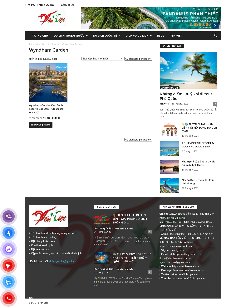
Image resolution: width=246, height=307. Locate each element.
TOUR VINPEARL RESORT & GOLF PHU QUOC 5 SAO (198, 144)
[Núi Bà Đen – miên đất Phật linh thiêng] (169, 185)
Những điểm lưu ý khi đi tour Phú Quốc (186, 96)
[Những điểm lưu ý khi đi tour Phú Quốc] (188, 70)
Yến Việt (176, 35)
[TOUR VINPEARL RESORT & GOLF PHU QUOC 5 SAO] (169, 148)
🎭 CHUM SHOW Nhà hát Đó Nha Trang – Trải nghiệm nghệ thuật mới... (131, 257)
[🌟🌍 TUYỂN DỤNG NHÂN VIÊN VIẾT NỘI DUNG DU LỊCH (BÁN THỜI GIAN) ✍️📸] (169, 129)
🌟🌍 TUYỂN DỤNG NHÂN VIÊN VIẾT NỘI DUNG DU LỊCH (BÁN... (199, 127)
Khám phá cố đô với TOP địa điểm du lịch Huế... (198, 163)
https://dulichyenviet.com (186, 266)
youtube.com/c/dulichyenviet (189, 278)
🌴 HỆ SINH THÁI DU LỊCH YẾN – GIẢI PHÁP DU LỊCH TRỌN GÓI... (129, 218)
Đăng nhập (67, 4)
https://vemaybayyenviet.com (176, 246)
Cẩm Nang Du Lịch (170, 87)
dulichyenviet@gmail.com (63, 261)
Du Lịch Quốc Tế (105, 35)
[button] (215, 35)
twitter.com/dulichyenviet (184, 274)
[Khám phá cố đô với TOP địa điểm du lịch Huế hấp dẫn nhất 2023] (169, 167)
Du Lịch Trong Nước (69, 35)
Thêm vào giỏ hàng (41, 125)
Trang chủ (40, 35)
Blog (161, 35)
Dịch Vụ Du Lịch (137, 35)
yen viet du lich (124, 228)
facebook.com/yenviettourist (188, 270)
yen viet (164, 103)
